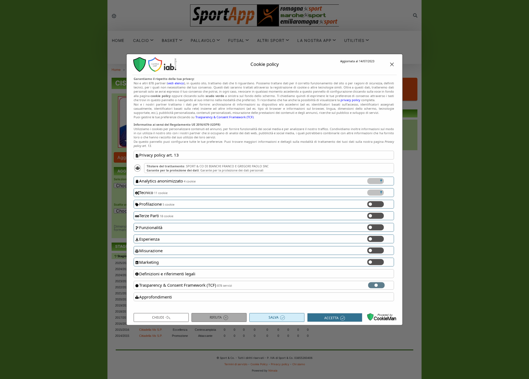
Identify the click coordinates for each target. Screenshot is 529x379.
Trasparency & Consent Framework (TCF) (224, 117)
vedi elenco (176, 83)
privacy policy (350, 100)
